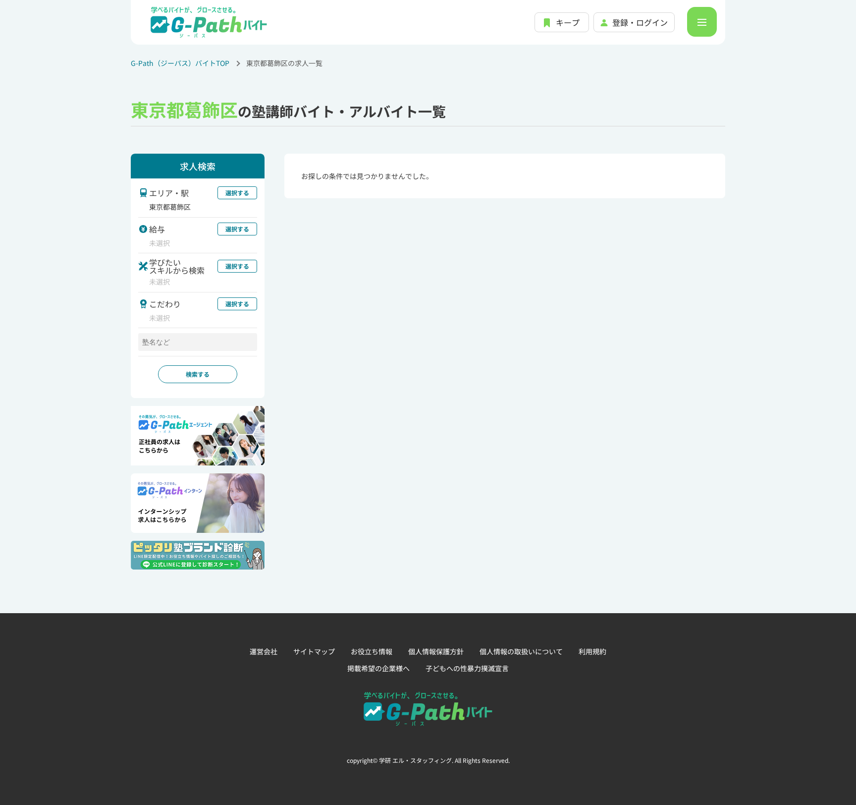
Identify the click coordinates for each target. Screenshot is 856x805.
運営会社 (263, 651)
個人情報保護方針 (436, 651)
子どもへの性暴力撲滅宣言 (467, 668)
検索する (198, 374)
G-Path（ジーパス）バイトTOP (180, 62)
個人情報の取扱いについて (521, 651)
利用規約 (592, 651)
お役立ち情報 (371, 651)
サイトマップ (314, 651)
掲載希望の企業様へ (378, 668)
